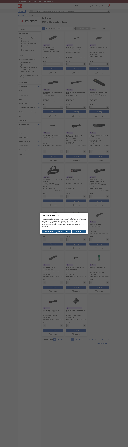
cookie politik (45, 226)
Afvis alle (79, 231)
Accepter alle (49, 231)
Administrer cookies (64, 231)
